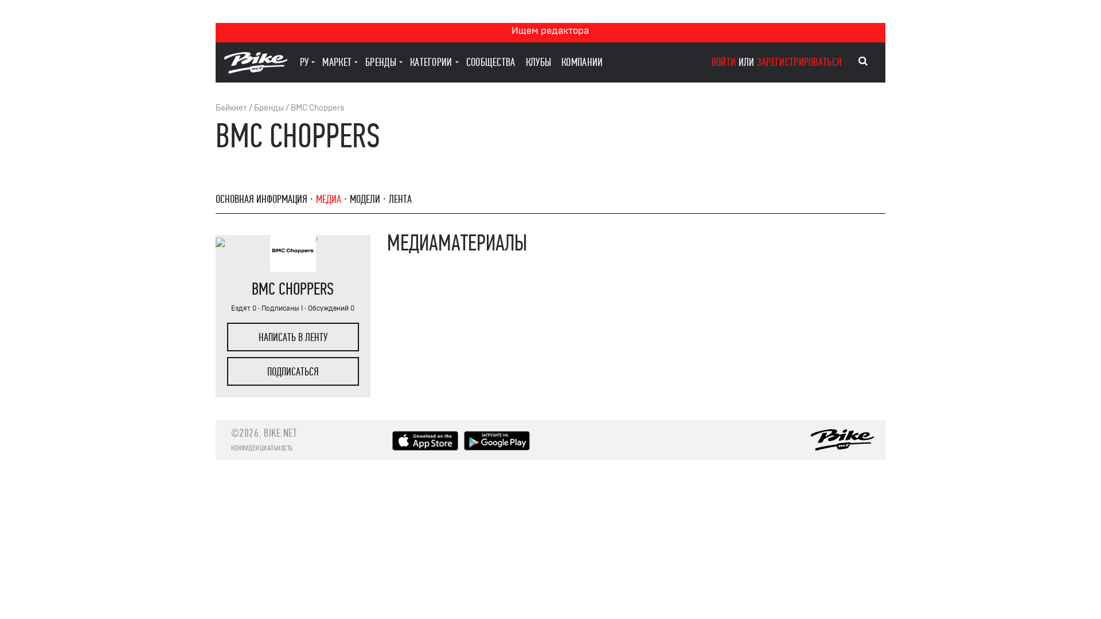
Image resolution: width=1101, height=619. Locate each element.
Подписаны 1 (282, 308)
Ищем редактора (550, 31)
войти (724, 62)
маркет (337, 62)
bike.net (280, 433)
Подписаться (293, 371)
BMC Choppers (318, 108)
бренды (380, 62)
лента (400, 199)
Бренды (269, 108)
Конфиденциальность (262, 448)
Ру (304, 62)
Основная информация (261, 199)
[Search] (863, 61)
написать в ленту (293, 337)
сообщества (491, 62)
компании (582, 62)
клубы (539, 62)
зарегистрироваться (799, 62)
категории (431, 62)
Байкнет (231, 108)
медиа (328, 199)
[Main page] (255, 71)
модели (365, 199)
